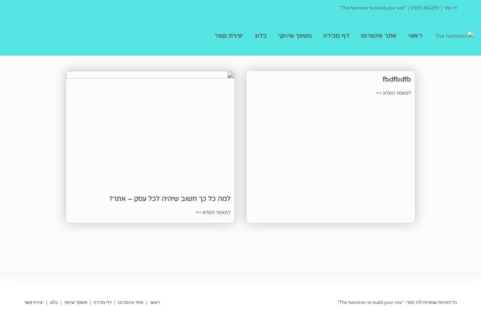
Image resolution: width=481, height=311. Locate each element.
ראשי (155, 302)
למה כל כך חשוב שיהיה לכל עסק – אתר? (170, 199)
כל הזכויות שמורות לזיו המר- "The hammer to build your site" (397, 302)
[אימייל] (36, 8)
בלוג (54, 302)
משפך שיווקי (75, 302)
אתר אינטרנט (131, 302)
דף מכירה (103, 302)
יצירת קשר (34, 302)
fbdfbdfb (397, 79)
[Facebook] (28, 8)
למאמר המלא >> (393, 92)
